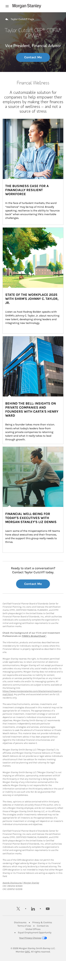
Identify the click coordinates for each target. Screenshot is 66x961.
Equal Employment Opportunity (34, 932)
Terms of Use (24, 925)
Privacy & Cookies (42, 922)
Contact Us (43, 925)
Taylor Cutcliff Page (22, 19)
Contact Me (33, 57)
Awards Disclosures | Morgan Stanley (21, 882)
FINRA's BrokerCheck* (34, 636)
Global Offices (33, 929)
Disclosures (20, 922)
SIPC (27, 951)
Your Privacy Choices (30, 937)
